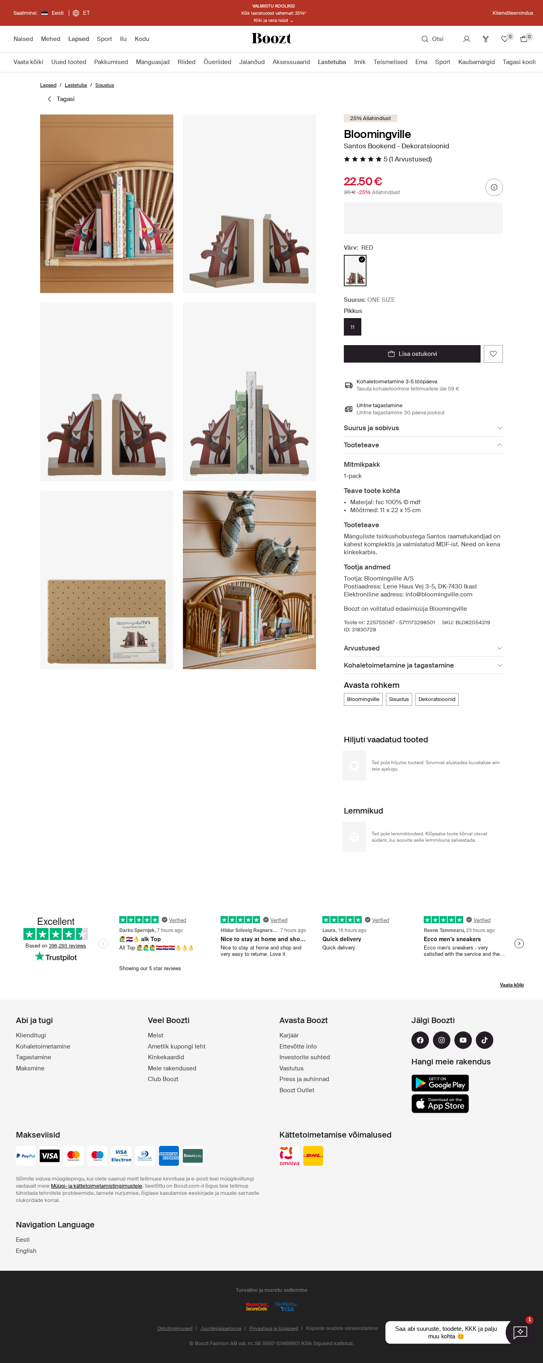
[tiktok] (484, 1040)
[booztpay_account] (193, 1156)
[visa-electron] (121, 1156)
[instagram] (441, 1040)
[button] (106, 204)
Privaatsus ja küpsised (273, 1328)
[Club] (485, 39)
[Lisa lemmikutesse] (493, 354)
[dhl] (313, 1156)
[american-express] (169, 1156)
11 (353, 327)
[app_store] (440, 1103)
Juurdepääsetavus (220, 1328)
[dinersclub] (145, 1156)
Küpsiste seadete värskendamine (342, 1328)
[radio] (355, 270)
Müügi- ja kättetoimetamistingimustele (96, 1185)
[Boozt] (271, 39)
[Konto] (466, 39)
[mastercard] (73, 1156)
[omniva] (289, 1156)
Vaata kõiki (512, 985)
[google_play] (440, 1083)
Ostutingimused (174, 1328)
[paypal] (26, 1156)
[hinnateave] (494, 187)
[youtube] (463, 1040)
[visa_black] (50, 1156)
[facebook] (420, 1040)
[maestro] (97, 1156)
